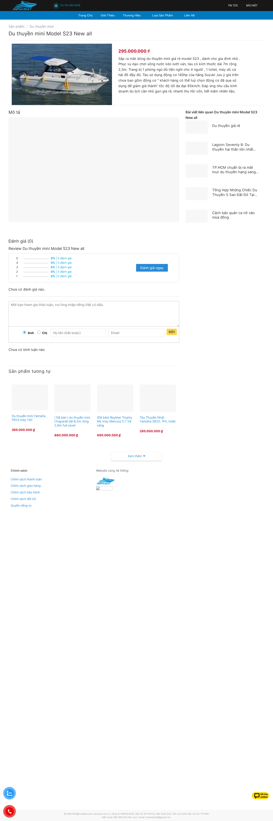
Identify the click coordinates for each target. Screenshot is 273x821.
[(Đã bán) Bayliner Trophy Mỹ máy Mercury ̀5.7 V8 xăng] (115, 398)
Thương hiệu (132, 15)
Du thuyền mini (42, 26)
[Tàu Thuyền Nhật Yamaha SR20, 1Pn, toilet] (158, 398)
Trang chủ (85, 15)
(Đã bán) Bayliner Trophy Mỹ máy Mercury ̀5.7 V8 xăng (114, 421)
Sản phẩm (17, 26)
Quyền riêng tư (21, 505)
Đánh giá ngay (152, 268)
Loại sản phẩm (162, 15)
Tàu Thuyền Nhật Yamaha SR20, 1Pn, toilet (158, 419)
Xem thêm (135, 456)
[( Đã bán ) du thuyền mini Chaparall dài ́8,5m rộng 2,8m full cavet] (72, 398)
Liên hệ (189, 15)
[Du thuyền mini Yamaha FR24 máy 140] (30, 397)
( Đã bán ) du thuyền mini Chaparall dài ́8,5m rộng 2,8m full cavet (72, 421)
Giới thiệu (108, 15)
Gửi (172, 332)
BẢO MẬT (251, 5)
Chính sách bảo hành (25, 492)
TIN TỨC (233, 5)
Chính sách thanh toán (26, 479)
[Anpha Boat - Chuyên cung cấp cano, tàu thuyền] (28, 5)
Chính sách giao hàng (26, 485)
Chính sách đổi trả (23, 499)
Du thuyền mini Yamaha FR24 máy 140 (28, 418)
